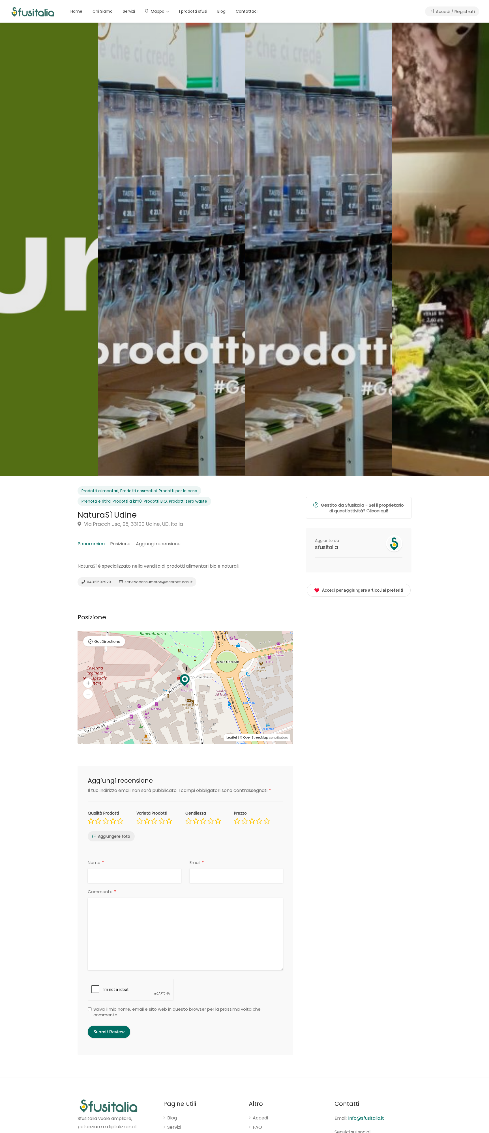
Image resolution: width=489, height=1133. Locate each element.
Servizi (129, 11)
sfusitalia (326, 547)
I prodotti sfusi (193, 11)
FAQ (257, 1127)
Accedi (260, 1118)
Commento (102, 892)
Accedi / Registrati (455, 11)
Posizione (120, 544)
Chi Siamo (103, 11)
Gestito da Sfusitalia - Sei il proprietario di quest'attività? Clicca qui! (362, 508)
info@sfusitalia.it (366, 1118)
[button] (88, 694)
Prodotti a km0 (127, 501)
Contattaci (247, 11)
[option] (318, 249)
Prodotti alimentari (100, 491)
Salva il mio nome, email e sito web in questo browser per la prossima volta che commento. (177, 1012)
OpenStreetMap (255, 737)
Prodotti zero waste (188, 501)
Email (197, 862)
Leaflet (231, 737)
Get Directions (107, 641)
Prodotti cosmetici (138, 491)
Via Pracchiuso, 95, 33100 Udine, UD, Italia (133, 524)
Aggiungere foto (114, 836)
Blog (221, 11)
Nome (96, 862)
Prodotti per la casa (178, 491)
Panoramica (91, 544)
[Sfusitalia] (32, 11)
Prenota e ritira (96, 501)
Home (76, 11)
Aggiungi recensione (158, 544)
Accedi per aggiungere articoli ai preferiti (362, 590)
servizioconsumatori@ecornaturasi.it (158, 582)
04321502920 (98, 582)
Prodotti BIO (155, 501)
